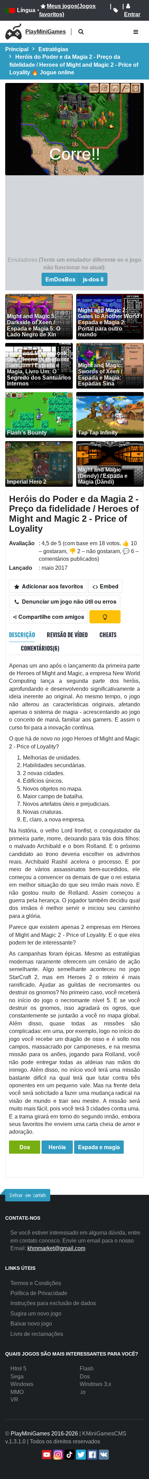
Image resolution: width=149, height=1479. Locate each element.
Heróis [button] (57, 1147)
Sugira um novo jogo (35, 1314)
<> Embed (105, 586)
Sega (17, 1376)
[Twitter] (80, 1455)
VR (14, 1400)
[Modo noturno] (105, 616)
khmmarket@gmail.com (56, 1248)
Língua (26, 10)
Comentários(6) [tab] (40, 648)
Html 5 (18, 1368)
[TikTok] (68, 1455)
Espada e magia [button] (99, 1147)
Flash (87, 1368)
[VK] (103, 1455)
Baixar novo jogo (31, 1324)
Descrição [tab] (22, 635)
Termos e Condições (35, 1283)
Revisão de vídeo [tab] (67, 635)
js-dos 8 (93, 279)
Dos (24, 1147)
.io (83, 1392)
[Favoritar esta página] (116, 10)
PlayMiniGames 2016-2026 (44, 1433)
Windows (21, 1384)
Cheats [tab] (107, 635)
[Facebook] (91, 1455)
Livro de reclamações (36, 1334)
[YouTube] (46, 1455)
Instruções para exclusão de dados (53, 1303)
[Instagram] (57, 1455)
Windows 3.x (95, 1384)
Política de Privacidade (38, 1293)
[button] (81, 32)
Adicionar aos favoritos (51, 586)
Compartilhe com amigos (50, 617)
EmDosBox (60, 279)
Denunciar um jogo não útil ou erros (68, 601)
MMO (17, 1392)
